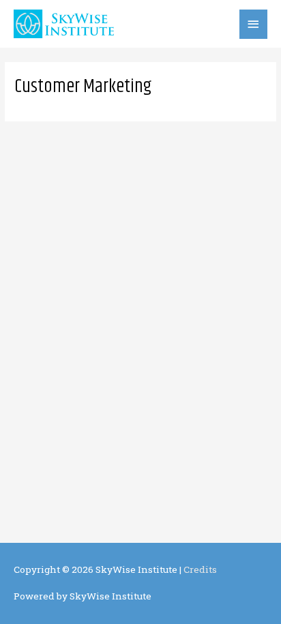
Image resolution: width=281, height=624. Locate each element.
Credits (200, 569)
